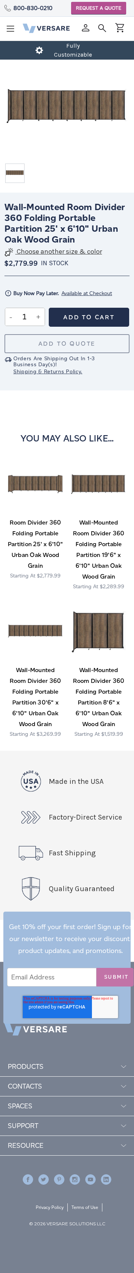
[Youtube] (90, 1179)
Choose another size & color (58, 252)
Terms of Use (84, 1207)
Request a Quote (98, 8)
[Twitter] (43, 1179)
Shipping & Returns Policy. (47, 371)
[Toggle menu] (12, 31)
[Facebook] (28, 1179)
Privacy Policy (50, 1207)
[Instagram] (75, 1179)
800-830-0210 (32, 8)
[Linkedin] (106, 1179)
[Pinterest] (59, 1179)
